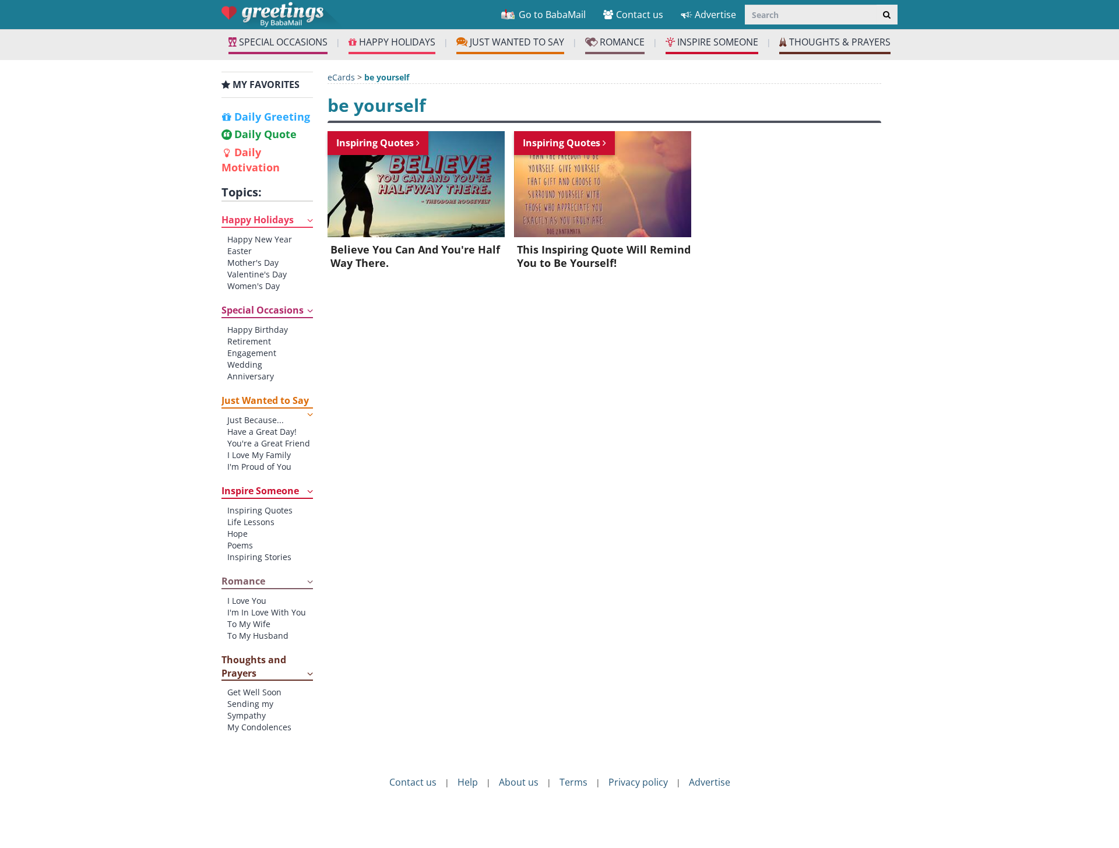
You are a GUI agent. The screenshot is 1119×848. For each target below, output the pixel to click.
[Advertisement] (87, 235)
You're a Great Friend (268, 443)
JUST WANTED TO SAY (515, 42)
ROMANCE (621, 42)
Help (468, 782)
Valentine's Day (257, 274)
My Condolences (259, 727)
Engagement (251, 352)
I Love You (246, 600)
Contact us (639, 14)
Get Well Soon (254, 692)
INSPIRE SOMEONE (716, 42)
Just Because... (255, 419)
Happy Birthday (257, 329)
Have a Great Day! (262, 431)
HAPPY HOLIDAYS (396, 42)
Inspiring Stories (259, 556)
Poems (240, 545)
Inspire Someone (260, 490)
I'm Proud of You (259, 466)
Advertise (715, 14)
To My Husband (257, 635)
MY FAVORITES (265, 84)
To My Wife (248, 623)
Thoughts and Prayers (253, 666)
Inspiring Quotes (260, 510)
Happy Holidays (257, 219)
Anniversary (250, 376)
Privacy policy (638, 782)
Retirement (249, 341)
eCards (341, 77)
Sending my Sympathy (250, 709)
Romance (243, 581)
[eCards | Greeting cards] (281, 14)
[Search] (887, 14)
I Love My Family (259, 454)
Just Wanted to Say (265, 400)
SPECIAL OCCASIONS (282, 42)
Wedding (244, 364)
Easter (239, 250)
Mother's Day (253, 262)
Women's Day (253, 285)
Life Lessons (251, 521)
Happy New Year (259, 239)
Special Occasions (262, 310)
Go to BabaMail (551, 14)
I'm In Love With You (266, 612)
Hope (237, 533)
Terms (573, 782)
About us (519, 782)
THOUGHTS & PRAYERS (839, 42)
